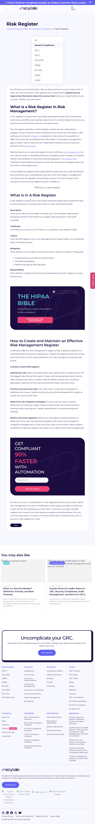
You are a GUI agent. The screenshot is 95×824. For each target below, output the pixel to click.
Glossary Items (22, 29)
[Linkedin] (7, 812)
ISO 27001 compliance (78, 701)
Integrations (29, 671)
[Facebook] (11, 812)
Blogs (71, 682)
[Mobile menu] (73, 8)
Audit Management (32, 697)
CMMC (38, 80)
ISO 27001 (39, 60)
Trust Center (29, 675)
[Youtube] (20, 812)
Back (16, 525)
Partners (5, 725)
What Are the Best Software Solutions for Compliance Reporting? (78, 750)
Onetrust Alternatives (55, 734)
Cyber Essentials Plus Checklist (32, 747)
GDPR (37, 75)
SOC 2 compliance (76, 697)
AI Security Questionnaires (30, 679)
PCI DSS (38, 70)
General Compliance (42, 29)
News (4, 721)
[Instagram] (3, 812)
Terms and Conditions (24, 816)
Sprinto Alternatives (55, 727)
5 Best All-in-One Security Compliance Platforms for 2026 (77, 742)
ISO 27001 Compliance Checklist (33, 724)
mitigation (35, 136)
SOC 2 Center (74, 671)
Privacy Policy (7, 816)
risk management (71, 152)
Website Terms (42, 816)
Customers (6, 736)
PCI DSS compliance (77, 705)
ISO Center (73, 675)
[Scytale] (28, 8)
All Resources (74, 709)
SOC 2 (37, 55)
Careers (9, 728)
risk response (30, 146)
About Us (5, 717)
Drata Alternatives (54, 730)
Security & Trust (8, 732)
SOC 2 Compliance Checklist (31, 718)
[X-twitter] (15, 812)
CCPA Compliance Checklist (31, 735)
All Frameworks (8, 697)
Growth (50, 682)
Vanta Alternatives (54, 717)
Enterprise (51, 686)
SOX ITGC (6, 694)
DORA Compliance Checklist (32, 741)
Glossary (72, 694)
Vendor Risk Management (29, 685)
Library (72, 686)
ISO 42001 (6, 690)
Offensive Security (54, 675)
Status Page (55, 816)
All (36, 40)
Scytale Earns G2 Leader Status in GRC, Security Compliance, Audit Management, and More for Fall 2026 (79, 732)
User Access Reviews (32, 694)
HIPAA (37, 65)
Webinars (73, 690)
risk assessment (69, 159)
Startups (50, 678)
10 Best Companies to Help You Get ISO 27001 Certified (78, 758)
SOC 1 (37, 50)
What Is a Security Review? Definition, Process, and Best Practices (77, 720)
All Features (29, 701)
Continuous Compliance (34, 690)
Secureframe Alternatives (52, 722)
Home (9, 29)
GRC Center (74, 678)
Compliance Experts (55, 671)
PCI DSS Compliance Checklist (32, 730)
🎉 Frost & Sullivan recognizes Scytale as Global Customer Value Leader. (45, 2)
